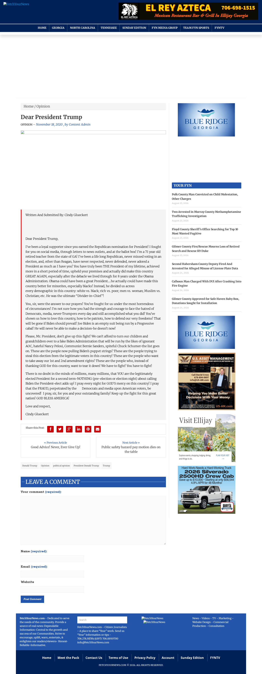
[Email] (97, 429)
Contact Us (94, 658)
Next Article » (131, 442)
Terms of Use (118, 658)
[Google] (69, 429)
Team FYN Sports (196, 28)
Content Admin (80, 124)
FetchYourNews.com (89, 627)
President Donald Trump (86, 465)
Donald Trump (29, 465)
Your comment (41, 492)
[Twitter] (60, 429)
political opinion (61, 465)
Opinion (43, 106)
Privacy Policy (144, 658)
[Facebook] (50, 429)
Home (42, 28)
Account (168, 658)
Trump (106, 465)
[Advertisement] (131, 67)
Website (27, 582)
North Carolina (82, 28)
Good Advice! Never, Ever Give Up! (55, 447)
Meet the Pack (68, 658)
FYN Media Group (165, 28)
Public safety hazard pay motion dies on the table (131, 449)
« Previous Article (55, 442)
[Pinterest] (88, 429)
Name (34, 551)
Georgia (58, 28)
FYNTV (219, 28)
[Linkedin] (78, 429)
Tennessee (109, 28)
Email (34, 567)
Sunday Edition (134, 28)
